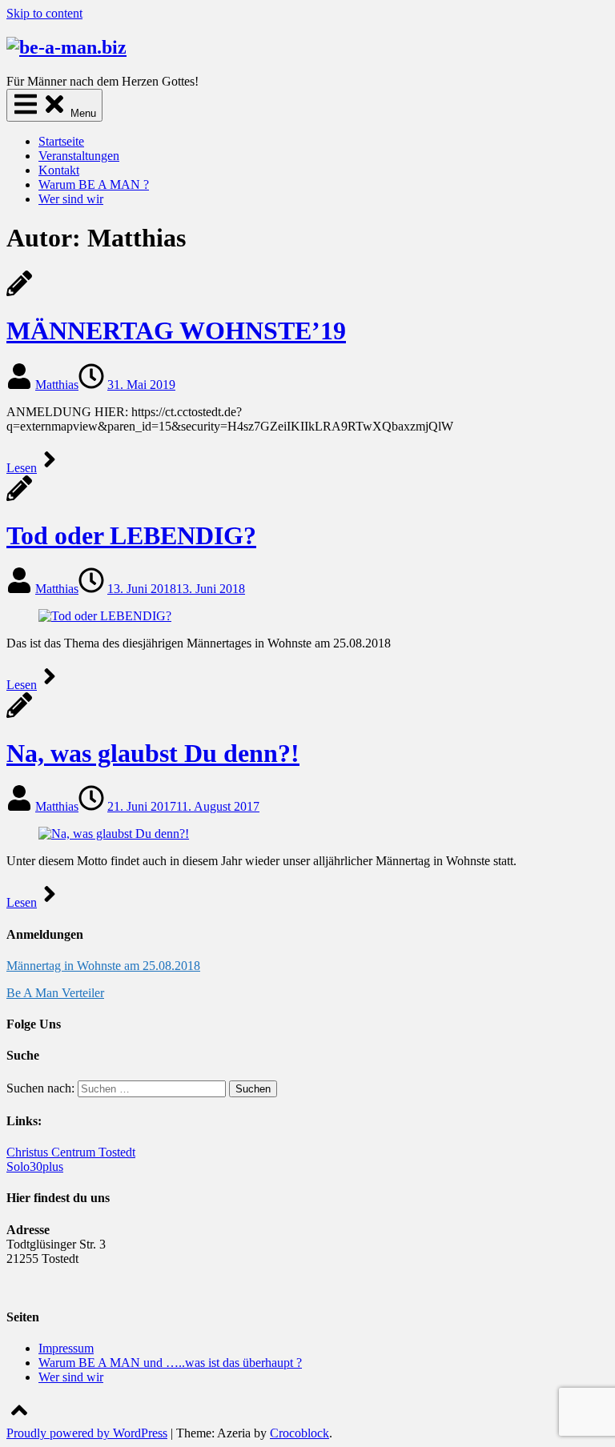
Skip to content (44, 13)
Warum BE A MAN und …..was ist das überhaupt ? (170, 1362)
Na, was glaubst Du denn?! (152, 753)
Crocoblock (299, 1433)
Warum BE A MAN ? (93, 184)
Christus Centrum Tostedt (70, 1152)
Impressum (66, 1348)
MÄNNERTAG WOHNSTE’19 (176, 330)
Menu (81, 113)
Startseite (61, 141)
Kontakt (58, 170)
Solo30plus (34, 1166)
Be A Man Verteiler (55, 993)
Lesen (21, 468)
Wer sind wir (70, 199)
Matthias (56, 384)
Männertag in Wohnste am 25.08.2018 (103, 965)
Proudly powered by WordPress (86, 1433)
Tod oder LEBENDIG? (131, 535)
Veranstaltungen (78, 155)
